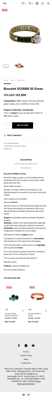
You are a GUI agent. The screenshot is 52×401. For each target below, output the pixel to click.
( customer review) (26, 83)
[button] (23, 3)
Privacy (38, 381)
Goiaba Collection (18, 270)
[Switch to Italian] (28, 394)
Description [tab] (26, 160)
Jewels (12, 80)
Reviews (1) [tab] (26, 168)
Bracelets (20, 80)
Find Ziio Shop (26, 355)
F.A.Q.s (26, 351)
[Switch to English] (23, 394)
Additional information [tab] (26, 164)
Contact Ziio (26, 363)
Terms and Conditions (26, 384)
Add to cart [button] (10, 322)
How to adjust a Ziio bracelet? (15, 199)
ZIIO (10, 149)
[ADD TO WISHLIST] (23, 310)
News (26, 359)
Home (6, 80)
